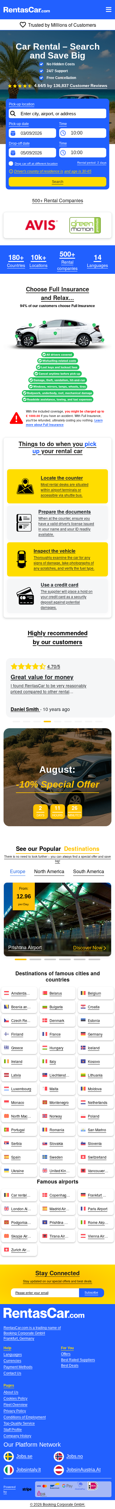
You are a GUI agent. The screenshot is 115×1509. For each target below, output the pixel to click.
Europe (17, 871)
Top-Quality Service (19, 1423)
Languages (13, 1354)
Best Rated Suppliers (78, 1360)
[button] (16, 721)
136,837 (80, 85)
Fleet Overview (15, 1405)
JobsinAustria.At (83, 1469)
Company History (17, 1436)
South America (88, 871)
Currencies (12, 1361)
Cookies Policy (15, 1398)
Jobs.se (24, 1456)
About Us (11, 1392)
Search (57, 182)
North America (49, 871)
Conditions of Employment (25, 1417)
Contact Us (12, 1373)
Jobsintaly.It (28, 1469)
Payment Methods (18, 1367)
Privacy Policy (15, 1411)
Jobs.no (74, 1456)
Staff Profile (13, 1430)
